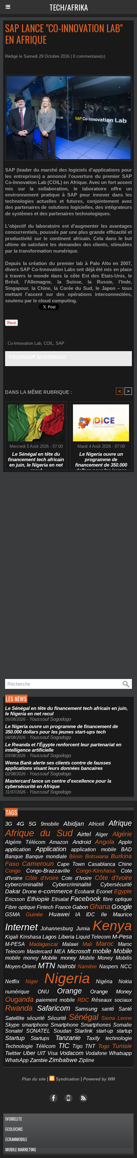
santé (108, 1009)
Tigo (77, 1046)
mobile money (22, 958)
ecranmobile (16, 1139)
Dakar (12, 891)
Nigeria (67, 978)
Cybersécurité (116, 884)
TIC (63, 1046)
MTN (46, 965)
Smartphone (64, 1025)
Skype (12, 1025)
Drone (29, 892)
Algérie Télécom (25, 842)
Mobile (122, 951)
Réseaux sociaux (111, 1000)
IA (77, 914)
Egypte (123, 891)
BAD (126, 849)
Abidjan (73, 823)
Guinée (34, 914)
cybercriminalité (24, 884)
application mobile (93, 849)
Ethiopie (38, 899)
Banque (14, 856)
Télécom (45, 1046)
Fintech (45, 907)
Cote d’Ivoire (76, 878)
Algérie (122, 833)
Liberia (66, 937)
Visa (52, 1053)
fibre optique (117, 899)
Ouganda (19, 999)
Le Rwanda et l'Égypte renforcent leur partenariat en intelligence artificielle (63, 747)
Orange (69, 991)
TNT (90, 1046)
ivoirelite (13, 1119)
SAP (60, 343)
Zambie (38, 1060)
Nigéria (104, 981)
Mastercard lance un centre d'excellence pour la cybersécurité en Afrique (58, 783)
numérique (17, 991)
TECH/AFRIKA (68, 7)
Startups (40, 1038)
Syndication (67, 1079)
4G (20, 824)
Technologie (19, 1046)
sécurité (36, 1018)
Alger (102, 834)
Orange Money (111, 992)
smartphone (35, 1025)
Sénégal (83, 1017)
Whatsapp (120, 1053)
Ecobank (85, 891)
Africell (96, 824)
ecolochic (14, 1129)
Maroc (105, 943)
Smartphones (96, 1025)
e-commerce (55, 891)
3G (8, 824)
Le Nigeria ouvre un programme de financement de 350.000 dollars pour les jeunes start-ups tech (101, 459)
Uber (29, 1053)
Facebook (85, 898)
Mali (87, 944)
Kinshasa (30, 937)
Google (122, 906)
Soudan (62, 1031)
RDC (83, 1000)
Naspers (108, 966)
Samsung (86, 1009)
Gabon (80, 907)
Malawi (70, 944)
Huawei (59, 914)
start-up (104, 1031)
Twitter (13, 1053)
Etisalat (60, 899)
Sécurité (56, 1018)
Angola (104, 841)
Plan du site (34, 1079)
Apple (125, 842)
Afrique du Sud (39, 833)
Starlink (84, 1031)
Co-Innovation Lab (24, 343)
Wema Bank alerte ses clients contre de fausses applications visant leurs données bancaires (58, 765)
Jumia (83, 928)
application (18, 849)
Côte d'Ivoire (42, 878)
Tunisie (122, 1046)
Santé (125, 1009)
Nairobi (66, 966)
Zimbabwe (63, 1060)
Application (51, 848)
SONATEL (38, 1031)
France (63, 907)
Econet (104, 891)
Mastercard (39, 951)
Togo (103, 1046)
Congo (12, 871)
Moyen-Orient (20, 966)
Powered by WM (99, 1079)
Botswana (96, 856)
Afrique (120, 823)
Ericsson (15, 899)
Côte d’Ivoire (113, 877)
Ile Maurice (116, 914)
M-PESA (15, 944)
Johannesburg (56, 928)
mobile (102, 951)
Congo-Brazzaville (48, 870)
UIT (41, 1053)
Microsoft (78, 951)
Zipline (86, 1060)
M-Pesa (122, 936)
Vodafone (96, 1053)
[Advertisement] (51, 577)
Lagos (49, 937)
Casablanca (101, 864)
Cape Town (71, 864)
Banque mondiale (46, 856)
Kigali (11, 937)
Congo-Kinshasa (95, 871)
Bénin (76, 856)
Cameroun (38, 863)
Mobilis (124, 958)
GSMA (12, 914)
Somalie (122, 1025)
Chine (125, 864)
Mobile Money (96, 958)
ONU (43, 991)
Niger (31, 981)
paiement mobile (55, 1000)
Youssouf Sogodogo (37, 357)
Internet (21, 927)
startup (124, 1031)
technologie (118, 1038)
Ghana (100, 907)
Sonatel (14, 1031)
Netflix (12, 981)
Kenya (112, 925)
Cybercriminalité (71, 884)
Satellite (14, 1018)
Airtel (84, 833)
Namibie (87, 966)
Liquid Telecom (93, 937)
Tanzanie (68, 1037)
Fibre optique (20, 907)
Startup (15, 1038)
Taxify (93, 1038)
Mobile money (58, 958)
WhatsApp (17, 1060)
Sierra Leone (116, 1018)
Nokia (125, 981)
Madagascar (43, 944)
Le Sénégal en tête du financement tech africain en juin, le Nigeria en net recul (36, 459)
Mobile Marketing (20, 1149)
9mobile (50, 824)
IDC (90, 914)
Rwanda (18, 1008)
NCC (126, 966)
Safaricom (53, 1008)
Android (82, 842)
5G (32, 823)
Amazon (58, 842)
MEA (59, 951)
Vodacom (71, 1053)
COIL (48, 343)
